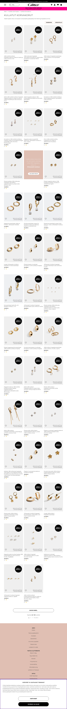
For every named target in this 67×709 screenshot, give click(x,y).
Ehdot (33, 630)
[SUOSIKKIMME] (59, 22)
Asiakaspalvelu (33, 678)
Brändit (34, 658)
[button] (55, 5)
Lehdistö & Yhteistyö (33, 670)
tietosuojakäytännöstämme (10, 691)
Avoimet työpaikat (33, 641)
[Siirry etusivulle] (33, 4)
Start (5, 11)
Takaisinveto (33, 644)
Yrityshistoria (33, 661)
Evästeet (33, 635)
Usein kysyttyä (33, 675)
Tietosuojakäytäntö (33, 633)
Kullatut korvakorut (26, 11)
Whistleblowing (33, 667)
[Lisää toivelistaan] (6, 51)
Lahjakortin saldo (33, 647)
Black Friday (33, 653)
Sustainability (33, 664)
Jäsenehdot (33, 638)
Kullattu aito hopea (13, 11)
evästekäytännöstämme (25, 691)
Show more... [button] (33, 610)
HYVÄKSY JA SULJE (33, 704)
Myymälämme (33, 655)
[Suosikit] (58, 5)
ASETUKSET (33, 698)
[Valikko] (5, 5)
